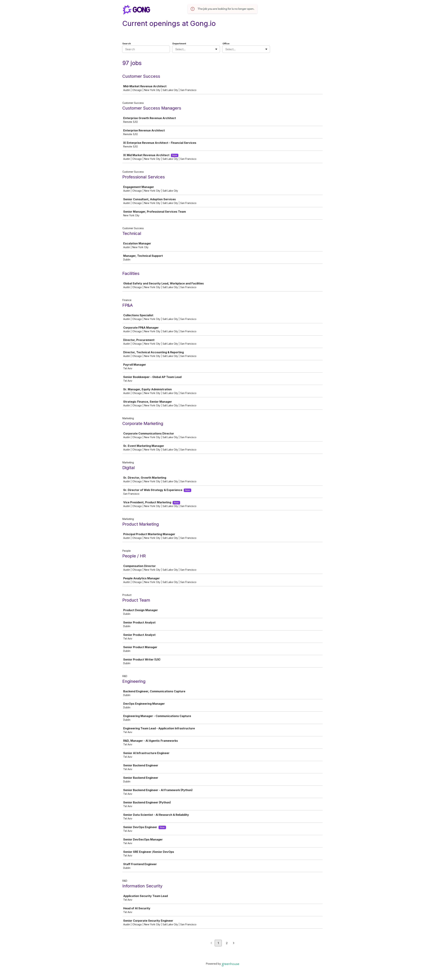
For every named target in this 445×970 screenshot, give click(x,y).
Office (225, 43)
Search (126, 43)
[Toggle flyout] (216, 49)
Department (179, 43)
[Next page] (233, 943)
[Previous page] (211, 943)
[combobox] (175, 49)
